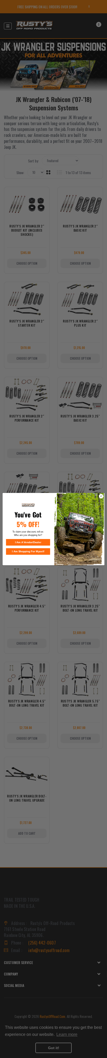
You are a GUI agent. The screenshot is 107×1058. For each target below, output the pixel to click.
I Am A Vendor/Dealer (28, 542)
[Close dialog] (101, 496)
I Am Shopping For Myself (28, 551)
